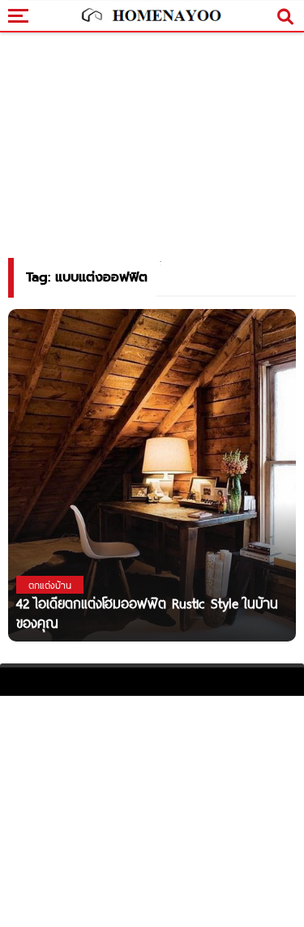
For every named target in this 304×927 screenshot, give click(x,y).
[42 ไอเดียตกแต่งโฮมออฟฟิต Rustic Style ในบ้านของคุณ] (152, 493)
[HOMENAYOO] (150, 16)
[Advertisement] (152, 809)
